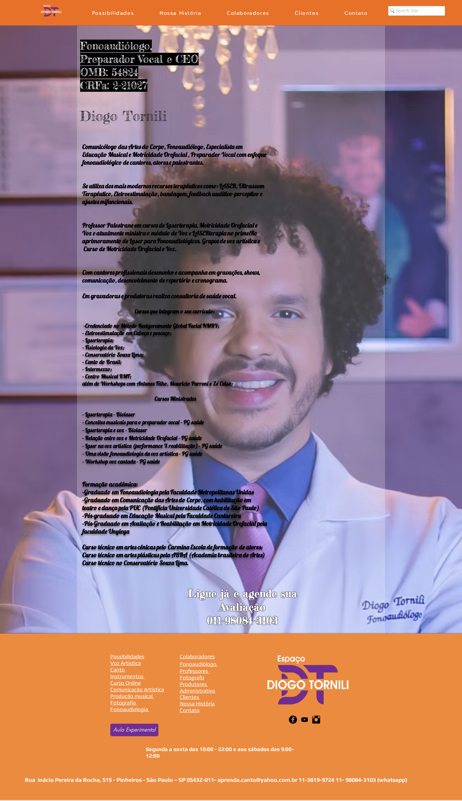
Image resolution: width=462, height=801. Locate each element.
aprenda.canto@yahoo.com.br (257, 779)
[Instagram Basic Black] (316, 720)
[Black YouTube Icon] (304, 720)
